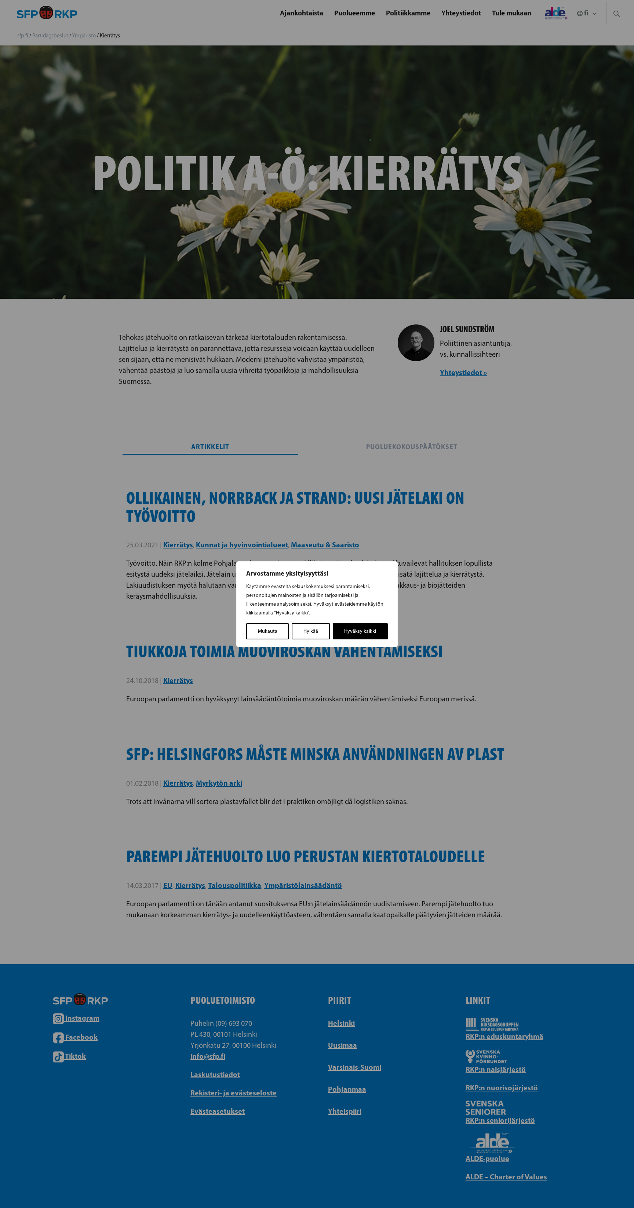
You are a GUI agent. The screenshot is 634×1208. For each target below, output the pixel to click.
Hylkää (310, 631)
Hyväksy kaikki (360, 631)
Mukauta (267, 631)
